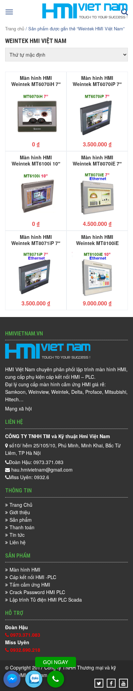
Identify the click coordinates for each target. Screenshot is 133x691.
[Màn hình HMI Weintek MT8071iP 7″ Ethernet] (36, 273)
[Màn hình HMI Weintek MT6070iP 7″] (97, 114)
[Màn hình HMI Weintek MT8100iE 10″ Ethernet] (97, 273)
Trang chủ (14, 28)
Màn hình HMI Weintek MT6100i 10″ (36, 160)
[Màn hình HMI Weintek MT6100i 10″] (36, 194)
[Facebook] (111, 683)
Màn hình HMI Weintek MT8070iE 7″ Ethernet (97, 160)
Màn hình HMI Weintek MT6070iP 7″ (97, 80)
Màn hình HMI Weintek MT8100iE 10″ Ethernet (97, 239)
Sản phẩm (21, 519)
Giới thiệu (20, 512)
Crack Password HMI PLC (37, 592)
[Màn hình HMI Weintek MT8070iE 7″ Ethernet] (97, 194)
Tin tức (17, 534)
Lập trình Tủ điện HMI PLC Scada (46, 599)
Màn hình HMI (25, 569)
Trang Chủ (21, 504)
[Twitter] (99, 683)
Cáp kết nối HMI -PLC (33, 577)
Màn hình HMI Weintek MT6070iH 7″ (36, 80)
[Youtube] (123, 683)
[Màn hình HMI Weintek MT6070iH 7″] (36, 114)
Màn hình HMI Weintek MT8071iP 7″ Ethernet (35, 239)
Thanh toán (22, 527)
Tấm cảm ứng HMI (30, 584)
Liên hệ (18, 542)
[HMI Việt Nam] (85, 16)
